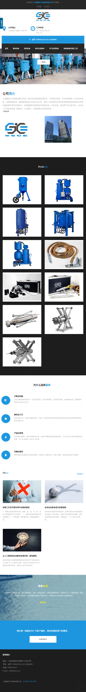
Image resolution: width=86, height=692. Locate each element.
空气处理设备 (54, 48)
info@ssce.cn (14, 671)
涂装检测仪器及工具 (71, 48)
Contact (43, 639)
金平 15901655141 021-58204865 (44, 39)
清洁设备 (27, 48)
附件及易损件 (40, 48)
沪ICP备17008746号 (29, 681)
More (43, 62)
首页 (6, 48)
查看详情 (43, 602)
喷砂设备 (16, 48)
